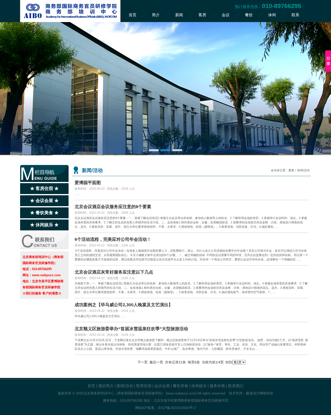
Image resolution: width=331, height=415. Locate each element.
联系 (295, 15)
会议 (225, 15)
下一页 (142, 362)
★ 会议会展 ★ (44, 200)
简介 (156, 15)
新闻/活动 (125, 386)
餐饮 (249, 15)
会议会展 (162, 386)
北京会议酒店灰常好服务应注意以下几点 (114, 272)
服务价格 (217, 386)
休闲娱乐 (199, 386)
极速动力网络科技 (259, 393)
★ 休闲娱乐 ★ (44, 224)
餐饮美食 (180, 386)
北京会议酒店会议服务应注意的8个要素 (113, 206)
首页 (132, 15)
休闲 (272, 15)
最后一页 (156, 362)
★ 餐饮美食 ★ (44, 212)
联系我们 (236, 386)
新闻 (179, 15)
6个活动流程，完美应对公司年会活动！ (113, 239)
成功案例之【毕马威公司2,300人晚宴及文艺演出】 (124, 304)
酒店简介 (106, 386)
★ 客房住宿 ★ (44, 188)
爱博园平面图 (88, 182)
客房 (202, 15)
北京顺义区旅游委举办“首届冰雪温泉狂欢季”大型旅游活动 (131, 328)
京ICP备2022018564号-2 (177, 408)
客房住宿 (143, 386)
